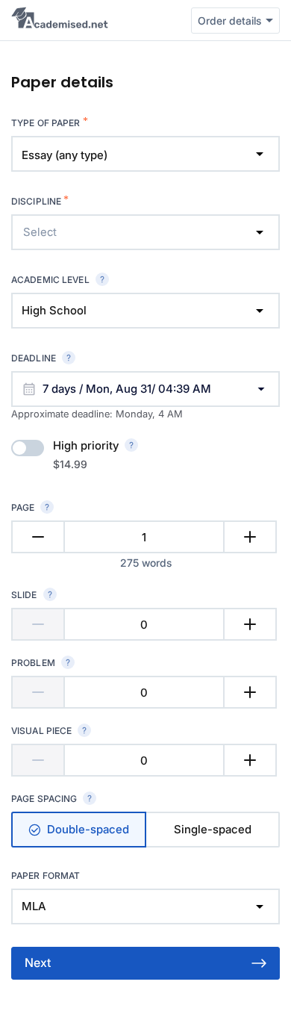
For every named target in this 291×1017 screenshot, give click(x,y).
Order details (229, 20)
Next (38, 962)
